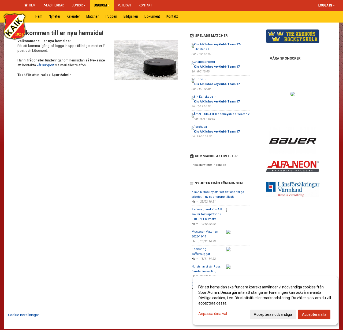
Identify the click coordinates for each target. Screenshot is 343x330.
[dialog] (265, 300)
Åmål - (221, 114)
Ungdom (100, 5)
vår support (45, 65)
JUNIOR (77, 5)
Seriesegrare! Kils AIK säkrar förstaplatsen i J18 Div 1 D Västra (207, 214)
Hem (31, 5)
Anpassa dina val (212, 313)
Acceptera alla (314, 314)
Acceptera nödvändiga (273, 314)
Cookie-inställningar (23, 315)
